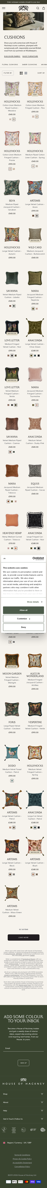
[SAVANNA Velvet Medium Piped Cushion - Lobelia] (12, 278)
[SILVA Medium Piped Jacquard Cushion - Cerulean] (12, 188)
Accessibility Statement (22, 1163)
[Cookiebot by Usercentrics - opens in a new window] (33, 558)
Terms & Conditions (22, 1155)
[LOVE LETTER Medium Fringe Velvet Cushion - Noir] (12, 327)
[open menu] (42, 1094)
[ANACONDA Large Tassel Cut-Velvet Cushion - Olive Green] (35, 327)
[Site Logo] (23, 8)
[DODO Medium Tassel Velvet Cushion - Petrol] (12, 753)
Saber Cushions (29, 64)
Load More (23, 937)
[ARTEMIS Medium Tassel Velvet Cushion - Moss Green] (12, 893)
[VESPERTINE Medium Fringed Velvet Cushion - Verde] (35, 709)
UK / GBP (27, 1143)
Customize (22, 619)
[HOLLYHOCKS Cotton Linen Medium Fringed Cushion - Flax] (35, 89)
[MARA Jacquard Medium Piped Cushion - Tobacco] (12, 471)
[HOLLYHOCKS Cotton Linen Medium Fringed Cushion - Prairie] (33, 116)
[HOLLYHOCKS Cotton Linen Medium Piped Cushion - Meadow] (12, 89)
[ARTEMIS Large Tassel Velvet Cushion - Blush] (10, 827)
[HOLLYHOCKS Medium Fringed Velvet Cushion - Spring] (35, 753)
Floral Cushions (10, 64)
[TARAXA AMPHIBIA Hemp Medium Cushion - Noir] (14, 642)
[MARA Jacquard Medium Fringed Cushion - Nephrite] (35, 278)
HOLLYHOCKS (10, 954)
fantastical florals (28, 959)
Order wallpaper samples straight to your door (23, 2)
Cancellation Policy (22, 1166)
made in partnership (11, 975)
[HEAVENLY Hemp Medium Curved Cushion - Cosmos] (8, 548)
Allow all (23, 610)
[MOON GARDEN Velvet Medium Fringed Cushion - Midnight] (12, 661)
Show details (33, 602)
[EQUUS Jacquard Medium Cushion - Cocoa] (35, 471)
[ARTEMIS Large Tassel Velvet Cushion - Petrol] (12, 799)
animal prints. (14, 964)
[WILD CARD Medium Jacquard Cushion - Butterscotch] (35, 234)
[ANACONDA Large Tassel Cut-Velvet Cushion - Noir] (38, 355)
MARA (32, 955)
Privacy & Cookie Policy (22, 1159)
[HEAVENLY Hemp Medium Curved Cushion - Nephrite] (12, 548)
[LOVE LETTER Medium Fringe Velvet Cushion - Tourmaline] (8, 355)
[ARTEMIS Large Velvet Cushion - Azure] (35, 188)
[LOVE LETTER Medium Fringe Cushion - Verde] (15, 355)
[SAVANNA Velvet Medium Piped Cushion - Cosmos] (10, 306)
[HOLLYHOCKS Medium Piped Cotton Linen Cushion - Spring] (10, 119)
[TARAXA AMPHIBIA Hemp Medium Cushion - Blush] (10, 642)
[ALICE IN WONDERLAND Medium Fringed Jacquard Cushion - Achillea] (35, 661)
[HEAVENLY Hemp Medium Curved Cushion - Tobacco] (12, 520)
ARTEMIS (19, 954)
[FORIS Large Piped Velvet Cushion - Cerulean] (12, 709)
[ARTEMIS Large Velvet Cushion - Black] (33, 215)
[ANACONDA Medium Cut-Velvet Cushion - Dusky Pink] (35, 424)
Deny (23, 627)
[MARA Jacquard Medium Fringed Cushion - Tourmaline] (37, 308)
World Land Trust (25, 985)
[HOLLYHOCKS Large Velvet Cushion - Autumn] (12, 234)
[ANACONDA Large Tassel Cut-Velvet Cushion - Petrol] (35, 355)
